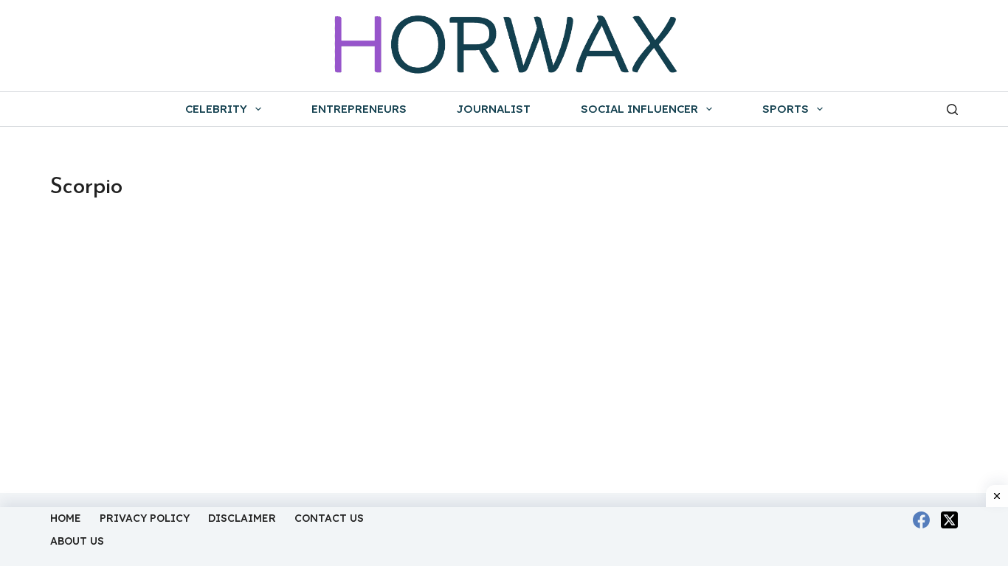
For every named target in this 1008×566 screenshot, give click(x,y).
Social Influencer (639, 109)
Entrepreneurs (359, 109)
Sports (785, 109)
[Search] (952, 109)
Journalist (494, 109)
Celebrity (216, 109)
